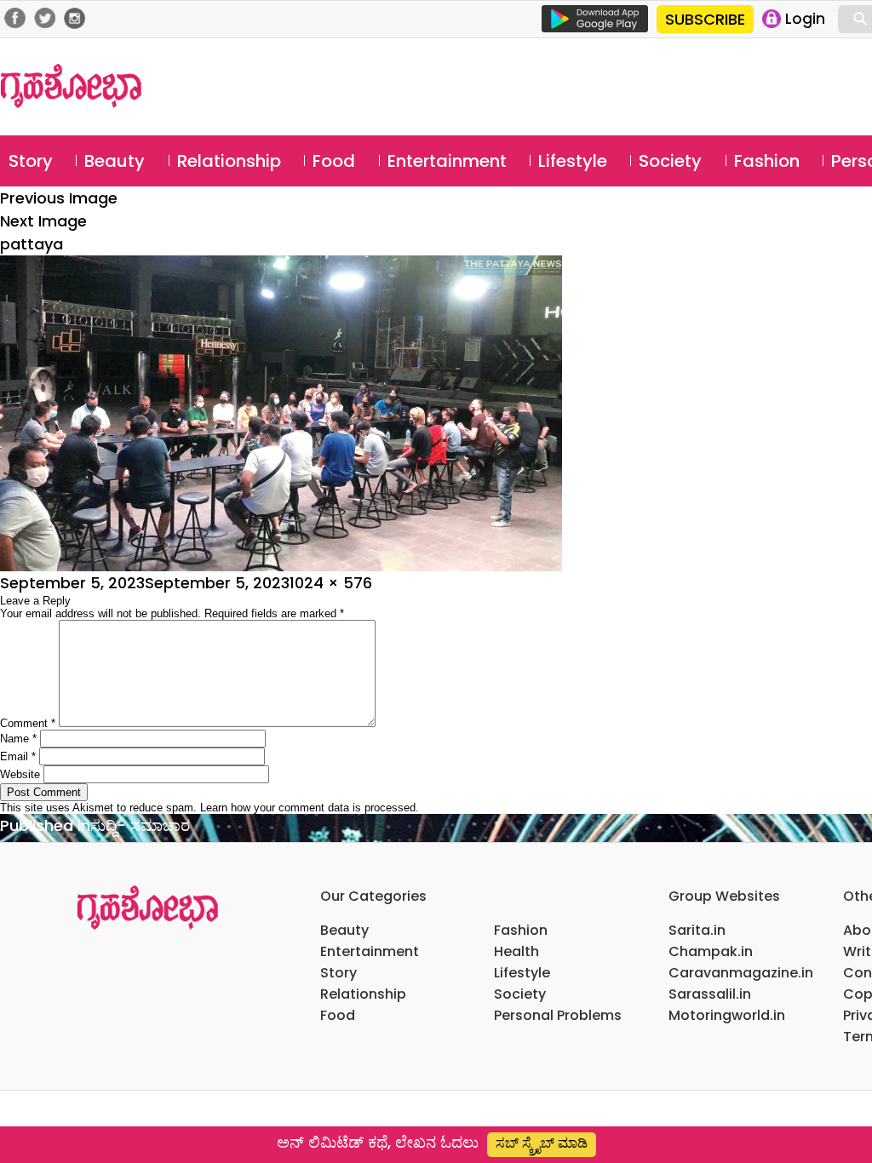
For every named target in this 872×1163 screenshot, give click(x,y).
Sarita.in (697, 930)
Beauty (114, 161)
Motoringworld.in (726, 1015)
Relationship (229, 161)
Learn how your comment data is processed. (309, 807)
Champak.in (710, 951)
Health (516, 951)
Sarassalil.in (709, 994)
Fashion (767, 161)
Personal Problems (558, 1015)
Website (20, 774)
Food (334, 161)
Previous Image (59, 198)
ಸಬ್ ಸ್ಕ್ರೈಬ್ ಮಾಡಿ (542, 1143)
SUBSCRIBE (705, 19)
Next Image (43, 221)
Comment (27, 723)
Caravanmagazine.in (740, 973)
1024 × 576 (331, 582)
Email (18, 756)
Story (31, 161)
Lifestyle (572, 161)
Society (670, 161)
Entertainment (447, 161)
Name (18, 738)
